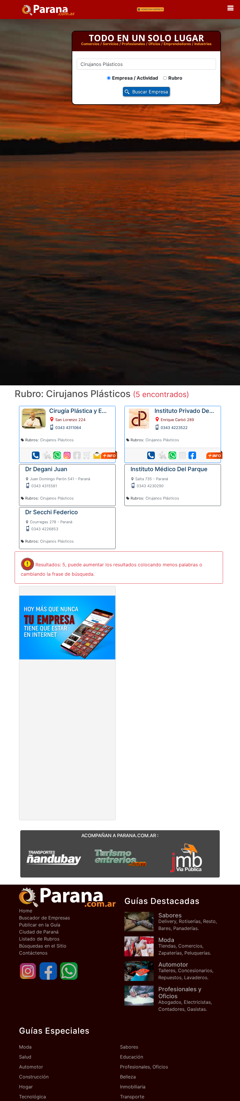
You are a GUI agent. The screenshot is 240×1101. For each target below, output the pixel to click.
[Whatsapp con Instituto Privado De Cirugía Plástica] (172, 455)
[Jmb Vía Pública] (186, 857)
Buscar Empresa (150, 92)
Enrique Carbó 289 (177, 420)
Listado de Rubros (39, 939)
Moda (25, 1047)
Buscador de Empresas (44, 918)
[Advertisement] (67, 703)
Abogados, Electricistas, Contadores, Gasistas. (185, 999)
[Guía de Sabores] (141, 921)
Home (25, 911)
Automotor (31, 1067)
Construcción (34, 1077)
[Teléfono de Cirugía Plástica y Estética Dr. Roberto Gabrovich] (36, 455)
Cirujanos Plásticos (57, 440)
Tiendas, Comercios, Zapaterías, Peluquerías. (184, 946)
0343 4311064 (68, 427)
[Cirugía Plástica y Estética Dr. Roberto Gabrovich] (33, 418)
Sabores (129, 1047)
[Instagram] (28, 971)
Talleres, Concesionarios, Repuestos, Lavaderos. (185, 970)
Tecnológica (32, 1097)
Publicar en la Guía (39, 925)
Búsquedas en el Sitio (42, 946)
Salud (25, 1057)
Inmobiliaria (132, 1087)
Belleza (128, 1077)
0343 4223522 (174, 427)
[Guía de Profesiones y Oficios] (141, 995)
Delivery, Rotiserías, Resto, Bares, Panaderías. (187, 921)
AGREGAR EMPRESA (152, 9)
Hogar (26, 1087)
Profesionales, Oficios (144, 1067)
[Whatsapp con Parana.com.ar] (69, 971)
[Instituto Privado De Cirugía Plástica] (139, 418)
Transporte (132, 1097)
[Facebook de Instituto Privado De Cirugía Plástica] (192, 455)
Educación (131, 1057)
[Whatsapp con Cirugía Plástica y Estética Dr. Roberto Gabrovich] (57, 455)
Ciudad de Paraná (39, 932)
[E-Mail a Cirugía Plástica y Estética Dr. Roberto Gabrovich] (97, 455)
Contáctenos (33, 953)
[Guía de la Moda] (141, 946)
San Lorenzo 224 (70, 420)
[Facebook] (48, 971)
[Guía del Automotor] (141, 971)
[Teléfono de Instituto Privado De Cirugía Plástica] (151, 455)
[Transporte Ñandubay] (54, 857)
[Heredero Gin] (120, 857)
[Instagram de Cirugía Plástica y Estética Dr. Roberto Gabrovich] (67, 455)
